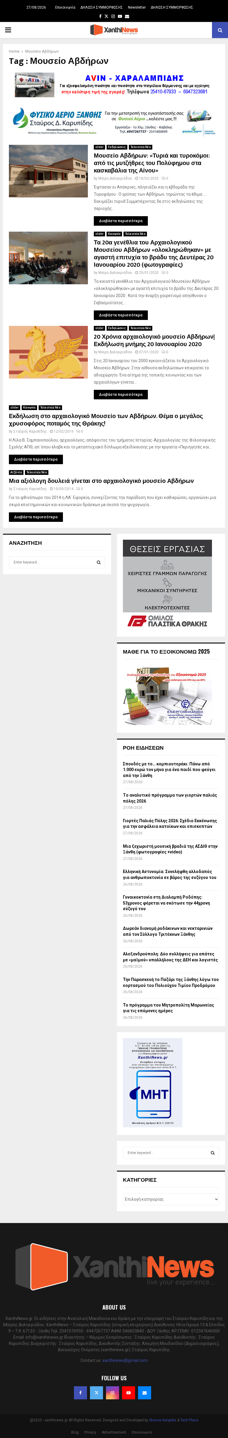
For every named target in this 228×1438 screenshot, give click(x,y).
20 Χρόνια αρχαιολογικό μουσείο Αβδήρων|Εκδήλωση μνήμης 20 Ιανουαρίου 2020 (154, 340)
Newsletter (137, 7)
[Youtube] (128, 1392)
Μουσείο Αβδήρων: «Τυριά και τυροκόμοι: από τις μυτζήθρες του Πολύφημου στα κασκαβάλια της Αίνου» (152, 163)
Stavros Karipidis (162, 1420)
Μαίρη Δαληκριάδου (115, 178)
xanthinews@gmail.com (125, 1360)
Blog (75, 1432)
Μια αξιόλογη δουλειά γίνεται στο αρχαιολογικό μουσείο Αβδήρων (101, 481)
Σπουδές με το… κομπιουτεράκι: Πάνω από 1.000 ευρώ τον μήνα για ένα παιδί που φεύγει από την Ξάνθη (169, 770)
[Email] (144, 1392)
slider (99, 147)
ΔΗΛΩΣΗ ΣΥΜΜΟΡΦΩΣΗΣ (101, 7)
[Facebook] (80, 1392)
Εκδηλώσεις (117, 147)
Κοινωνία (114, 234)
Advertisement (114, 1432)
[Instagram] (112, 1392)
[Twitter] (96, 1392)
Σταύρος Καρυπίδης (30, 431)
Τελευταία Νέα (140, 147)
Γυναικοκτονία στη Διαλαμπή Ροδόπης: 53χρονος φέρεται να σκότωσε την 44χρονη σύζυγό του (166, 903)
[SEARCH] (98, 562)
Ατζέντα (16, 472)
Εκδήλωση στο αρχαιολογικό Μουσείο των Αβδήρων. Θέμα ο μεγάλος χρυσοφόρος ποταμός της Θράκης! (106, 420)
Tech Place (189, 1420)
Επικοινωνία (65, 7)
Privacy (90, 1432)
